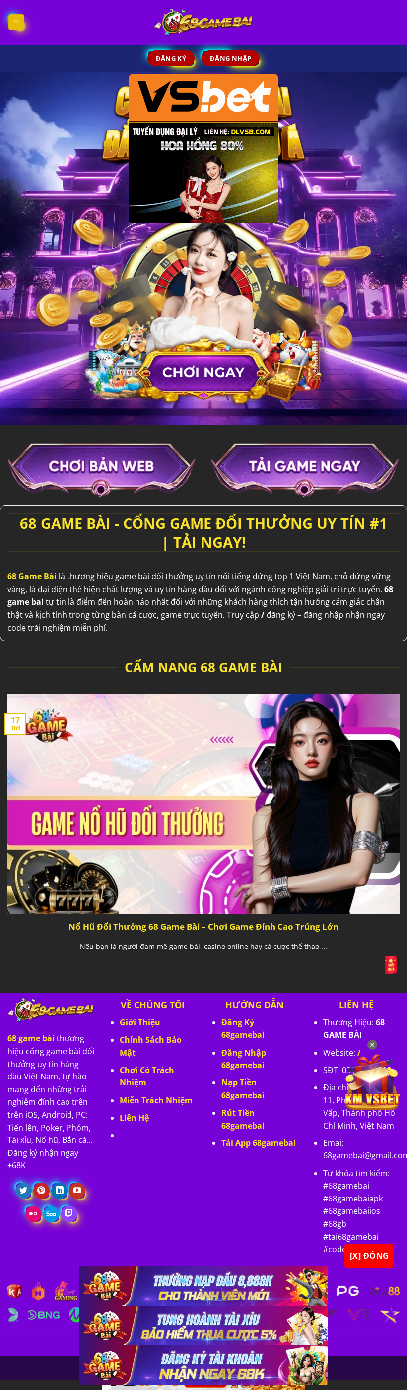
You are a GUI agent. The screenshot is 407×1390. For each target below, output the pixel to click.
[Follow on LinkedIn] (59, 1191)
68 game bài (31, 1038)
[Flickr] (33, 1214)
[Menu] (16, 22)
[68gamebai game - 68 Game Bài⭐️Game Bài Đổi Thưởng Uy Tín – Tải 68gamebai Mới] (203, 22)
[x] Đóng (369, 1255)
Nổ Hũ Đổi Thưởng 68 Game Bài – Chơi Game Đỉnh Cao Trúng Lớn (203, 926)
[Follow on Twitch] (69, 1214)
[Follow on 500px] (51, 1214)
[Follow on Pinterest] (41, 1191)
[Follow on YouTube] (77, 1191)
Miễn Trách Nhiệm (156, 1100)
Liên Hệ (134, 1117)
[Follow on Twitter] (23, 1191)
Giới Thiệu (140, 1022)
